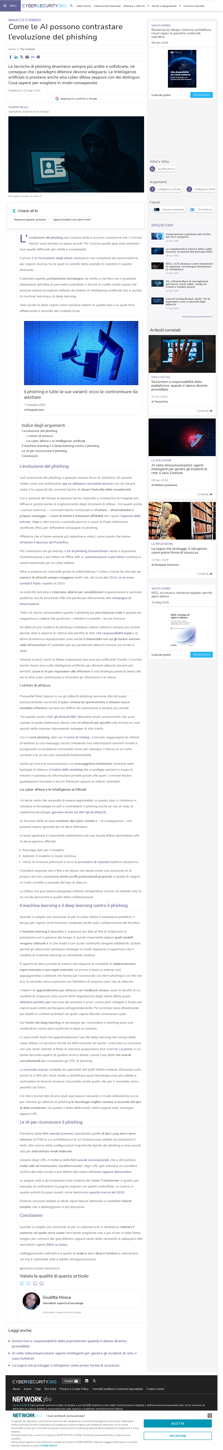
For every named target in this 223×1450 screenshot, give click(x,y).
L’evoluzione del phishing (39, 431)
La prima (125, 1049)
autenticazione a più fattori (105, 557)
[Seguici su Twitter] (94, 1381)
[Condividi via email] (27, 57)
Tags (38, 1389)
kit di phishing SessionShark (87, 551)
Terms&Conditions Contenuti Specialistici (117, 1389)
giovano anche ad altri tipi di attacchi (79, 812)
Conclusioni (30, 456)
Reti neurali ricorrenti (58, 1133)
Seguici (69, 1381)
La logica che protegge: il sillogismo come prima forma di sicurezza (65, 1365)
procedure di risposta (93, 862)
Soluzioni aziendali (193, 6)
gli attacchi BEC (65, 717)
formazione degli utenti (55, 258)
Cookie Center (155, 1389)
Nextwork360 (20, 1405)
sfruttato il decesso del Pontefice (44, 542)
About (16, 1389)
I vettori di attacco (39, 436)
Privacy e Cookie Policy (74, 1389)
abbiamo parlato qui (35, 1002)
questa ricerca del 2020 (107, 1192)
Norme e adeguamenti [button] (164, 6)
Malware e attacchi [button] (134, 6)
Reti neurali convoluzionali (90, 1160)
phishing (57, 237)
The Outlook (27, 49)
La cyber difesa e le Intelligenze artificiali (55, 441)
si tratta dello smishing (65, 770)
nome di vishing (77, 737)
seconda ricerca (35, 1069)
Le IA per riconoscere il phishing (44, 451)
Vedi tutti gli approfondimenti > (197, 316)
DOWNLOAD (201, 95)
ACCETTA (177, 1423)
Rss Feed (50, 1389)
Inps (36, 522)
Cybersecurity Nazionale (107, 6)
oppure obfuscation (117, 1172)
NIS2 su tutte (56, 1245)
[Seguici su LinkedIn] (86, 1381)
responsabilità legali (117, 633)
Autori (27, 1389)
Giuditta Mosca (18, 107)
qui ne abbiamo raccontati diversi (87, 483)
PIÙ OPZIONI (178, 1435)
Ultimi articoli (83, 6)
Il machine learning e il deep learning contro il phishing (60, 446)
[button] (10, 5)
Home (12, 49)
